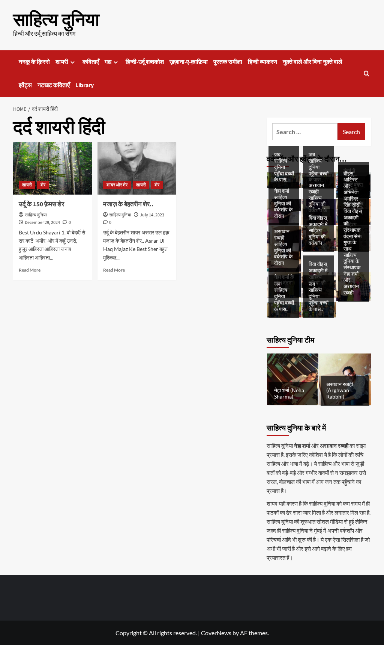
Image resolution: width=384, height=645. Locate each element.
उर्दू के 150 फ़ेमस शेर (41, 204)
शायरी (62, 62)
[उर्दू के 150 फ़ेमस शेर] (52, 168)
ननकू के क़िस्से (34, 62)
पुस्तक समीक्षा (227, 62)
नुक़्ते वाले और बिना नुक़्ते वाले (312, 62)
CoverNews (216, 632)
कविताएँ (90, 62)
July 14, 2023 (152, 215)
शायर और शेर (117, 185)
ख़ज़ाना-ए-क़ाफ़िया (189, 62)
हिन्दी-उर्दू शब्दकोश (145, 62)
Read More (29, 270)
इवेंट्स (25, 85)
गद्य (108, 62)
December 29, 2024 (42, 222)
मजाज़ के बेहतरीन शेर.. (128, 204)
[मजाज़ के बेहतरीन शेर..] (137, 168)
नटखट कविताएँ (54, 85)
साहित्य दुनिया (56, 20)
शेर (42, 185)
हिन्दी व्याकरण (262, 62)
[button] (366, 73)
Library (84, 85)
